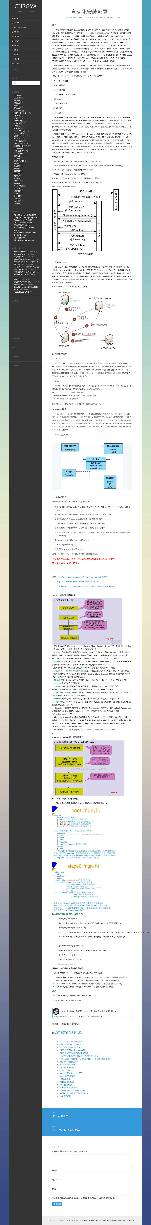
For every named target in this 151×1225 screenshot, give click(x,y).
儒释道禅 (17, 176)
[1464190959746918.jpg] (88, 768)
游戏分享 (17, 201)
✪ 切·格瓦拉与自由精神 (19, 27)
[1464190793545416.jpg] (85, 222)
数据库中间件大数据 (21, 113)
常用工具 (17, 103)
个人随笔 (17, 166)
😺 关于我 (15, 18)
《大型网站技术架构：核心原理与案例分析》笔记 (78, 1056)
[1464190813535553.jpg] (85, 320)
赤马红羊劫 (17, 279)
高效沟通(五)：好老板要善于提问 (25, 215)
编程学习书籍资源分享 (68, 1065)
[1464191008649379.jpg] (84, 886)
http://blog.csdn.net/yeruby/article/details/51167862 (78, 582)
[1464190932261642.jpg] (87, 621)
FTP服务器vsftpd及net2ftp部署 (72, 1090)
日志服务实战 (18, 148)
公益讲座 (17, 203)
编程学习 (17, 116)
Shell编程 (17, 118)
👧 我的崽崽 (15, 23)
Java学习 (17, 126)
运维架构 (65, 1024)
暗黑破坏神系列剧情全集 (22, 282)
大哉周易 (17, 178)
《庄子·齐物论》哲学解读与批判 (25, 233)
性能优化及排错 (19, 161)
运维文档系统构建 (66, 1082)
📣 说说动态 (15, 36)
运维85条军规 (64, 1079)
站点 (54, 1189)
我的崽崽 (17, 171)
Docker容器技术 (19, 141)
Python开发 (18, 121)
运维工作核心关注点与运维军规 (71, 1044)
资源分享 (17, 199)
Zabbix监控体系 (19, 151)
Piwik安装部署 (65, 1096)
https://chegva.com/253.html (64, 1016)
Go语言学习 (18, 123)
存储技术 (17, 106)
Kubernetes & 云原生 (21, 143)
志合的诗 (17, 173)
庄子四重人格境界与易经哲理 (24, 228)
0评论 (87, 17)
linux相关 (17, 98)
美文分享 (17, 196)
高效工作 (17, 163)
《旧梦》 (17, 230)
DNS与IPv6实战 (19, 111)
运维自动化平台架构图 (68, 1088)
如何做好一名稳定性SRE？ (69, 1062)
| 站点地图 (78, 1220)
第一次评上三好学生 (21, 235)
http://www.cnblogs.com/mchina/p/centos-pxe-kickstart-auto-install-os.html (87, 586)
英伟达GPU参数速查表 (21, 252)
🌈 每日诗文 (15, 32)
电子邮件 (56, 1180)
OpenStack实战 (19, 138)
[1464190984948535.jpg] (85, 833)
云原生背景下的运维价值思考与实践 (73, 1053)
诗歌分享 (17, 193)
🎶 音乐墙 (15, 54)
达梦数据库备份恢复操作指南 (24, 240)
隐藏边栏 (102, 17)
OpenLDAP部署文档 (67, 1076)
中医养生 (17, 181)
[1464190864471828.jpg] (92, 466)
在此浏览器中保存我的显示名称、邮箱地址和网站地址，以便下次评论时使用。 (85, 1198)
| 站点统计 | (84, 1220)
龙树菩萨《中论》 (20, 284)
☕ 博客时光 (15, 41)
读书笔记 (17, 188)
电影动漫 (17, 191)
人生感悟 (17, 168)
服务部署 (75, 1024)
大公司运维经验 (65, 1085)
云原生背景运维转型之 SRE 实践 (72, 1050)
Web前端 (17, 128)
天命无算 (17, 183)
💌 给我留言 (15, 63)
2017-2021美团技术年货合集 (70, 1047)
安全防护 (17, 158)
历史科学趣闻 (18, 186)
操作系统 (17, 101)
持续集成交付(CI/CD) (21, 146)
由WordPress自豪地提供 (110, 1220)
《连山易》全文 (19, 257)
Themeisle (130, 1220)
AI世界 (16, 95)
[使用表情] (131, 1169)
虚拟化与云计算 (19, 136)
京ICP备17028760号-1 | (95, 1220)
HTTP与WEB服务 (20, 131)
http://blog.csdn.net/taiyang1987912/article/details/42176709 (82, 577)
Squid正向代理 (65, 1070)
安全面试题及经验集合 (21, 292)
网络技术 (17, 108)
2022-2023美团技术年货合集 (70, 1042)
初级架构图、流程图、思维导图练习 (73, 1093)
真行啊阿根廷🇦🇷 (19, 238)
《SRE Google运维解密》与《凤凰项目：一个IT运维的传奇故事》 (85, 1059)
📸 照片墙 (15, 50)
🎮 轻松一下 (15, 59)
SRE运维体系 (18, 153)
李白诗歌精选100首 (20, 254)
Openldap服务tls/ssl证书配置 (71, 1073)
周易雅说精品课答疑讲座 (22, 225)
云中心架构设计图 (66, 1067)
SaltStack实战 (19, 133)
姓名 (54, 1170)
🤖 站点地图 (15, 45)
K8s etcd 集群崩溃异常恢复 (23, 223)
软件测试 (17, 156)
